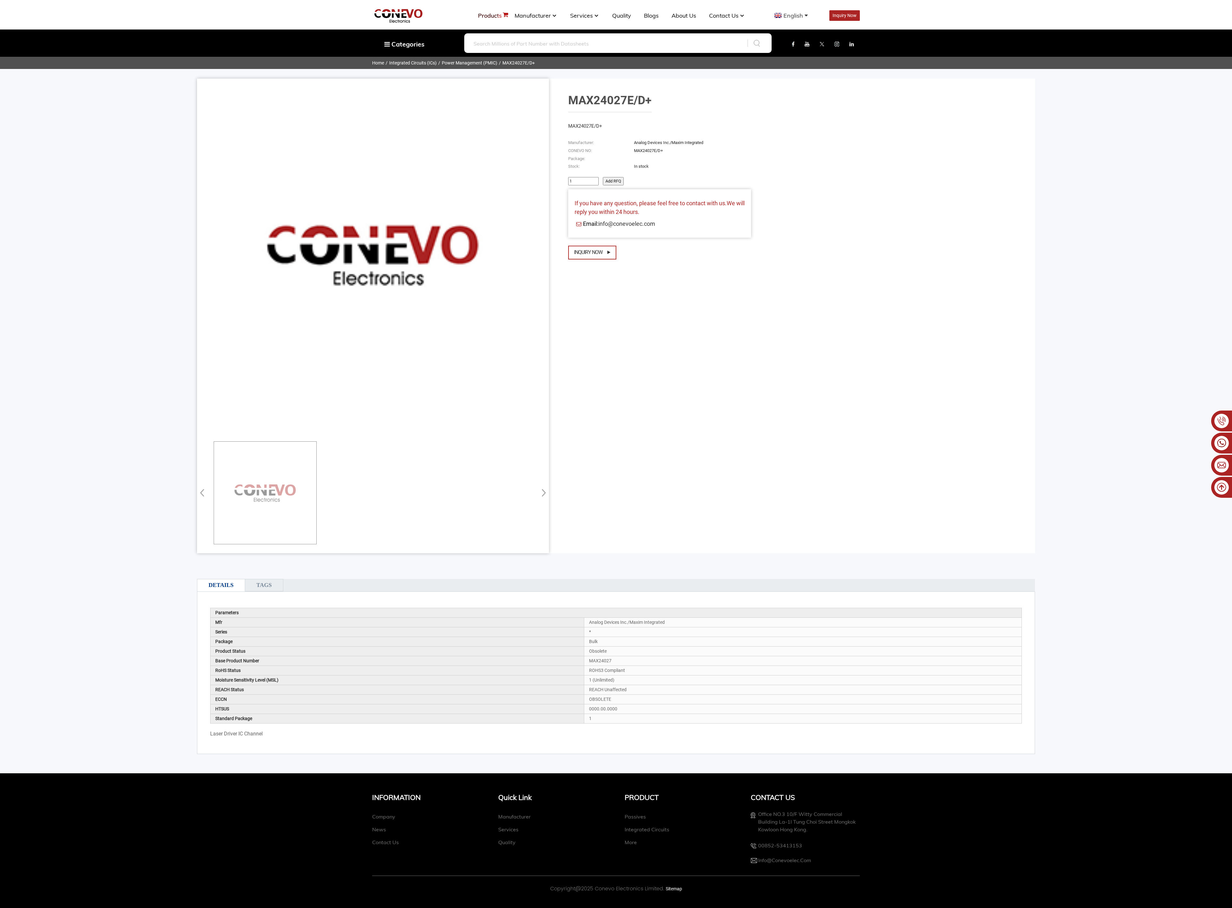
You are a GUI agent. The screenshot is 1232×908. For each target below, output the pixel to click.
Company (383, 816)
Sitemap (674, 888)
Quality (621, 15)
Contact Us (724, 15)
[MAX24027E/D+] (265, 493)
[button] (542, 493)
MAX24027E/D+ (518, 62)
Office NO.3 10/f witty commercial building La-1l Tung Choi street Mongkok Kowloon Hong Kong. (807, 822)
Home (378, 62)
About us (684, 15)
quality (507, 842)
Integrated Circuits (647, 829)
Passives (635, 816)
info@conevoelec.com (626, 223)
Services (581, 15)
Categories (407, 44)
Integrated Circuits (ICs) (413, 62)
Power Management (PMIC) (469, 62)
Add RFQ (613, 181)
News (379, 829)
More (631, 842)
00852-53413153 (780, 845)
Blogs (651, 15)
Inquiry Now (588, 252)
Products (490, 15)
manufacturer (533, 15)
